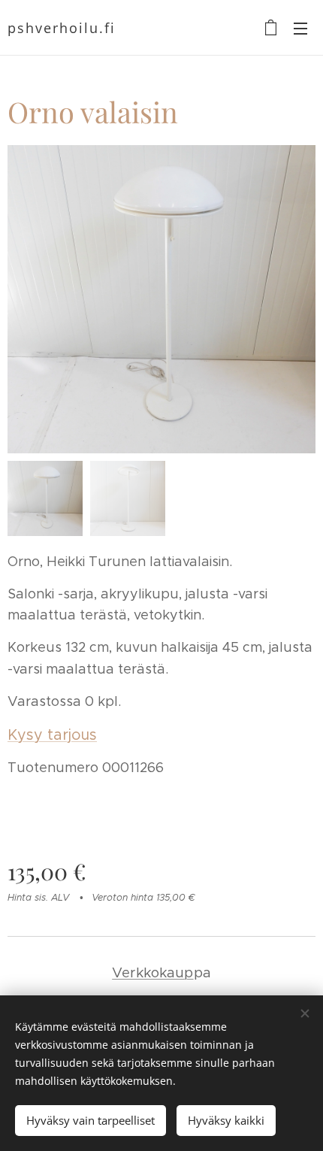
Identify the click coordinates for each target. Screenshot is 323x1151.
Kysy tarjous (52, 734)
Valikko (300, 28)
